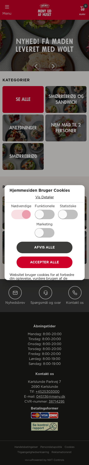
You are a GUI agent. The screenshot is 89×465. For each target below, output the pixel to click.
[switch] (45, 214)
